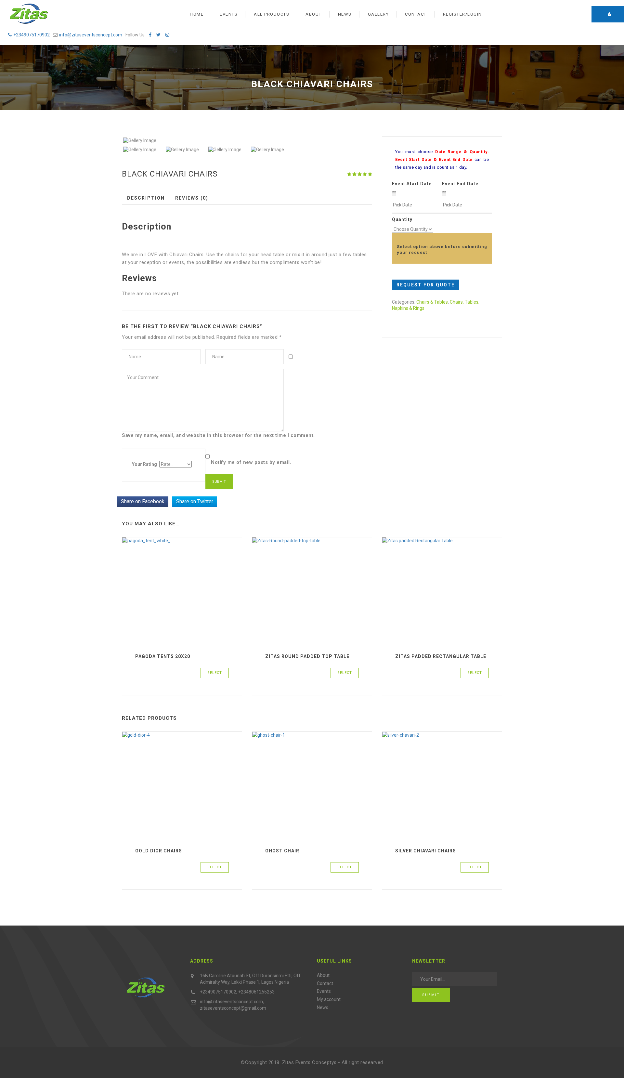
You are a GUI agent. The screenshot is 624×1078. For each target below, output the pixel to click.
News (322, 1007)
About (323, 975)
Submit (431, 995)
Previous (113, 140)
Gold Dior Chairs (158, 850)
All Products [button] (271, 14)
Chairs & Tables (432, 302)
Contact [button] (416, 14)
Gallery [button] (378, 14)
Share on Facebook (142, 501)
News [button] (345, 14)
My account (329, 999)
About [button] (314, 14)
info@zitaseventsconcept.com (90, 34)
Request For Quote (425, 284)
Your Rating (144, 464)
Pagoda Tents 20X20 (162, 656)
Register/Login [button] (462, 14)
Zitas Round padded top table (307, 656)
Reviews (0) (191, 198)
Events (324, 991)
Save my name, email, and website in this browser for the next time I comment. (218, 435)
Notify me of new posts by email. (251, 462)
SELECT (214, 673)
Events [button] (229, 14)
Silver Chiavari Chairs (425, 850)
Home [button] (196, 14)
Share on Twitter (194, 501)
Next (380, 140)
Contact (325, 983)
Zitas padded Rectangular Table (440, 656)
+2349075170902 (31, 34)
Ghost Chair (282, 850)
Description (146, 198)
